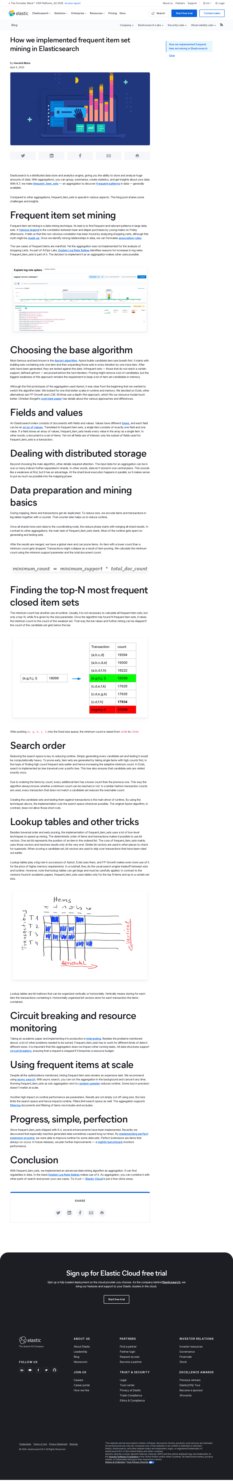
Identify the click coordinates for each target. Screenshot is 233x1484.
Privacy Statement (58, 1444)
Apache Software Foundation (123, 1456)
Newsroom (80, 1362)
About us (168, 3)
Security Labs (176, 25)
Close (172, 55)
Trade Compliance (131, 1395)
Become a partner (131, 1362)
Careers (78, 1380)
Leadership (80, 1351)
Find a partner (128, 1346)
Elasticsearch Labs (149, 25)
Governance (187, 1351)
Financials (185, 1356)
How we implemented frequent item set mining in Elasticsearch (188, 46)
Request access (130, 1356)
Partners (180, 3)
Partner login (127, 1351)
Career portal (82, 1385)
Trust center (127, 1385)
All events (185, 1395)
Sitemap (73, 1444)
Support (192, 3)
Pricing (112, 13)
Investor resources (191, 1346)
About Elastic (82, 1346)
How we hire (81, 1390)
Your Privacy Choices (138, 1462)
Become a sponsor (191, 1390)
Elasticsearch (171, 1282)
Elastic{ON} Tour (189, 1385)
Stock (183, 1362)
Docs (123, 13)
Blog (14, 25)
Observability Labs (202, 25)
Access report (73, 3)
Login (222, 3)
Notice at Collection (115, 1462)
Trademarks (25, 1444)
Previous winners (190, 1380)
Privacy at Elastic (130, 1390)
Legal (123, 1380)
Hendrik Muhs (22, 63)
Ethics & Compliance (132, 1400)
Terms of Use (40, 1444)
